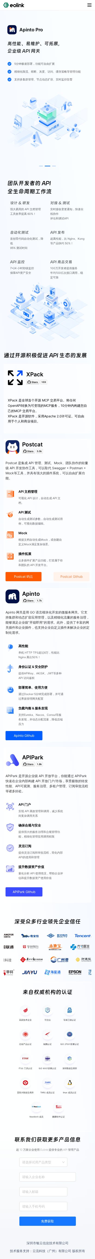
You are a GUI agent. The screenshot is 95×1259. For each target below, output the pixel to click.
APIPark (32, 757)
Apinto (31, 593)
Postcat (32, 444)
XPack (34, 374)
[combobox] (22, 1162)
